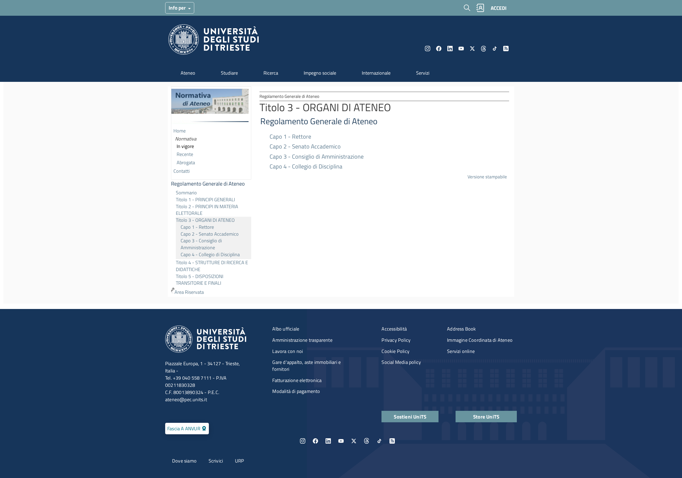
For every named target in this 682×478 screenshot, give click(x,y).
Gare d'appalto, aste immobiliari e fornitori (306, 366)
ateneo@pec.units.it (186, 399)
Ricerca (270, 73)
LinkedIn (449, 48)
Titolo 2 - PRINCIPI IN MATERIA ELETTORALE (207, 210)
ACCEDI (498, 8)
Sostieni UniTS (410, 416)
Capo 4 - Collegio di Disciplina (210, 254)
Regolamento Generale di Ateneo (208, 184)
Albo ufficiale (285, 328)
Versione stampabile (487, 176)
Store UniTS (486, 416)
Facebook (438, 48)
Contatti (181, 171)
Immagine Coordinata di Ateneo (480, 340)
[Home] (213, 40)
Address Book (461, 328)
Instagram (427, 48)
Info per (178, 7)
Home (179, 130)
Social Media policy (401, 362)
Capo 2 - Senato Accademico (210, 234)
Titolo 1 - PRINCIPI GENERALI (205, 199)
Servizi (422, 73)
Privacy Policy (396, 340)
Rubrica (480, 8)
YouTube (461, 48)
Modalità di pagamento (296, 391)
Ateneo (188, 73)
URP (239, 460)
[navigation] (211, 191)
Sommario (186, 192)
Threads (483, 48)
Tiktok (494, 48)
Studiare (229, 73)
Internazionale (376, 73)
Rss (505, 48)
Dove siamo (184, 460)
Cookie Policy (395, 351)
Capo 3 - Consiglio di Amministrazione (201, 244)
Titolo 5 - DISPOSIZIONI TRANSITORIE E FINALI (199, 280)
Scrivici (216, 460)
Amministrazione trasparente (302, 340)
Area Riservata (189, 292)
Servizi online (461, 351)
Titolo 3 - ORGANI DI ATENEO (205, 220)
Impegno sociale (320, 73)
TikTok (379, 440)
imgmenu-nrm (210, 107)
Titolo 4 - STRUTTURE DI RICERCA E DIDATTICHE (212, 266)
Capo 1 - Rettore (197, 227)
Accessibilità (394, 328)
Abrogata (186, 162)
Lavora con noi (287, 351)
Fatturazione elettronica (297, 380)
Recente (185, 154)
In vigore (185, 146)
